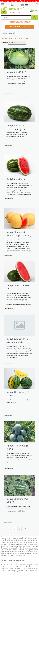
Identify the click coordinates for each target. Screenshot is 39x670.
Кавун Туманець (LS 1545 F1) (18, 447)
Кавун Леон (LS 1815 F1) (17, 287)
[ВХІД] (36, 4)
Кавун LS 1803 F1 (16, 72)
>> (24, 528)
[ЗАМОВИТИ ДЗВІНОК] (12, 4)
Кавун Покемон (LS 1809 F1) (17, 394)
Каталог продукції (8, 33)
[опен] (2, 4)
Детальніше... (9, 92)
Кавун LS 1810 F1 (15, 179)
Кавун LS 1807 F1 (15, 125)
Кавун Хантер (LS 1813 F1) (17, 501)
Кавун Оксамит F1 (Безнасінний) (17, 341)
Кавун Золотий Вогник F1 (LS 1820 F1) (18, 234)
